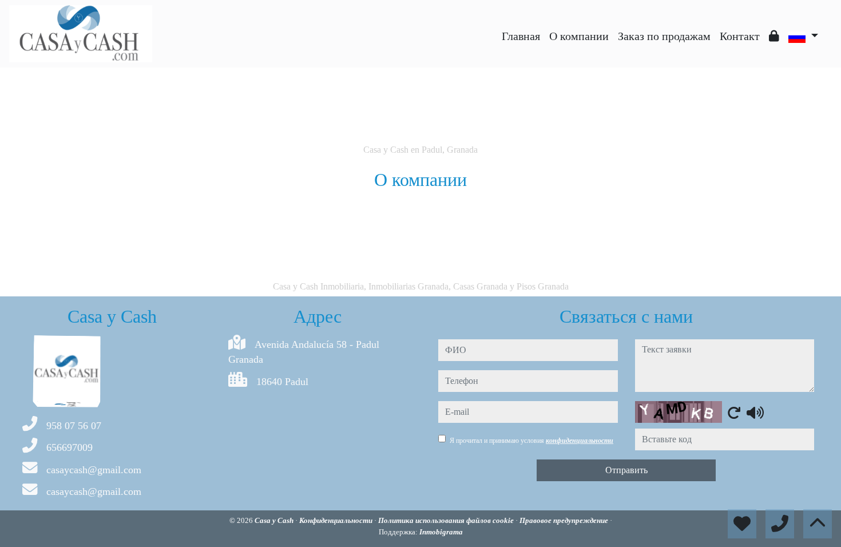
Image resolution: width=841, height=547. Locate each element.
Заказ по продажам (664, 36)
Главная (521, 36)
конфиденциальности (579, 441)
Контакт (740, 36)
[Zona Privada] (774, 36)
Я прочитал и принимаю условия (531, 441)
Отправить (626, 470)
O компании (579, 36)
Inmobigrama (441, 532)
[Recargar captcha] (734, 412)
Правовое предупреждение (564, 520)
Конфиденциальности (336, 520)
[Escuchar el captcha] (755, 412)
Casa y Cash (275, 520)
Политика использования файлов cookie (446, 520)
